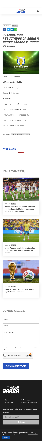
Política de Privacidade (30, 402)
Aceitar (6, 437)
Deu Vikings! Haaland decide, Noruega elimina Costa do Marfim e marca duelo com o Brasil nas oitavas (20, 209)
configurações (33, 434)
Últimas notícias (9, 402)
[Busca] (37, 11)
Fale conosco (27, 400)
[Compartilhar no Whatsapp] (15, 29)
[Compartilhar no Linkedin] (12, 29)
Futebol (15, 25)
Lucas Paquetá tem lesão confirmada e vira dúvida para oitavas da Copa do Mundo (20, 250)
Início (5, 400)
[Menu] (4, 11)
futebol (14, 134)
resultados (20, 134)
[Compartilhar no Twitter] (8, 29)
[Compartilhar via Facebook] (4, 29)
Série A (27, 134)
